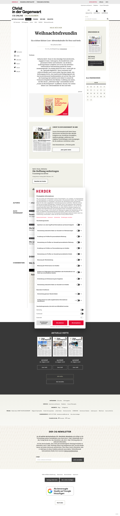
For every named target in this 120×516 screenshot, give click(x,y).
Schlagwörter (65, 407)
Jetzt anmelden (77, 460)
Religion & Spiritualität (27, 2)
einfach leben (58, 411)
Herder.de (15, 2)
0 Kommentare (63, 48)
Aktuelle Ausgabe (18, 19)
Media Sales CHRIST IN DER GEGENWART (21, 411)
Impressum (75, 474)
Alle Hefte (60, 376)
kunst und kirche (109, 411)
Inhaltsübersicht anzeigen (96, 61)
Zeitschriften (93, 2)
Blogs (59, 407)
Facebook (62, 418)
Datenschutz (60, 474)
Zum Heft (44, 367)
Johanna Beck (57, 44)
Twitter (68, 418)
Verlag (101, 2)
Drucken (18, 60)
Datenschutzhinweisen (71, 451)
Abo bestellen (60, 382)
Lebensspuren (94, 411)
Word (17, 56)
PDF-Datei (19, 52)
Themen (35, 19)
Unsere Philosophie (104, 5)
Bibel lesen (101, 411)
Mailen (18, 71)
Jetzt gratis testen (66, 149)
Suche (86, 16)
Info (107, 2)
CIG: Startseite (16, 22)
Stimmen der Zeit (67, 411)
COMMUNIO (75, 411)
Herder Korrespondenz (48, 411)
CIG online (17, 15)
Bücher (42, 19)
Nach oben (60, 503)
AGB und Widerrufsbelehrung (48, 474)
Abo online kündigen (75, 414)
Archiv (28, 19)
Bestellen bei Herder (40, 181)
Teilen (18, 63)
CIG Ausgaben (31, 15)
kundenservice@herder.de (63, 414)
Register (50, 19)
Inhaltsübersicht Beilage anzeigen (95, 64)
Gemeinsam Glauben (84, 411)
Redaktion (96, 5)
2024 (36, 22)
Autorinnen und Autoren (86, 5)
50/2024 (40, 22)
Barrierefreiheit (67, 474)
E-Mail (38, 457)
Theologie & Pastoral (43, 2)
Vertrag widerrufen (52, 480)
